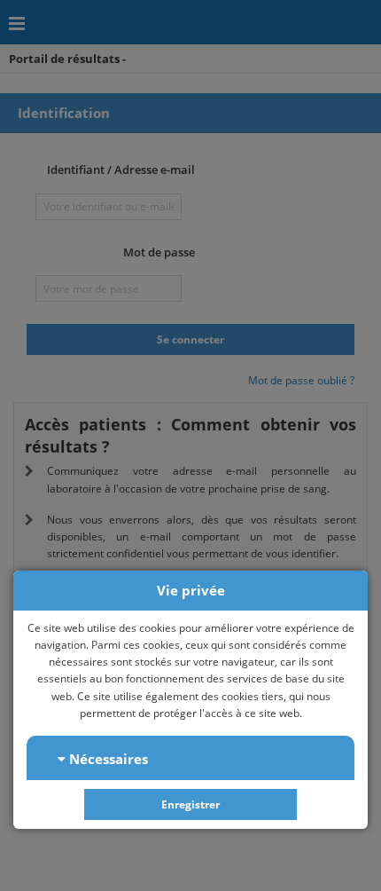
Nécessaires (107, 759)
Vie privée (191, 590)
